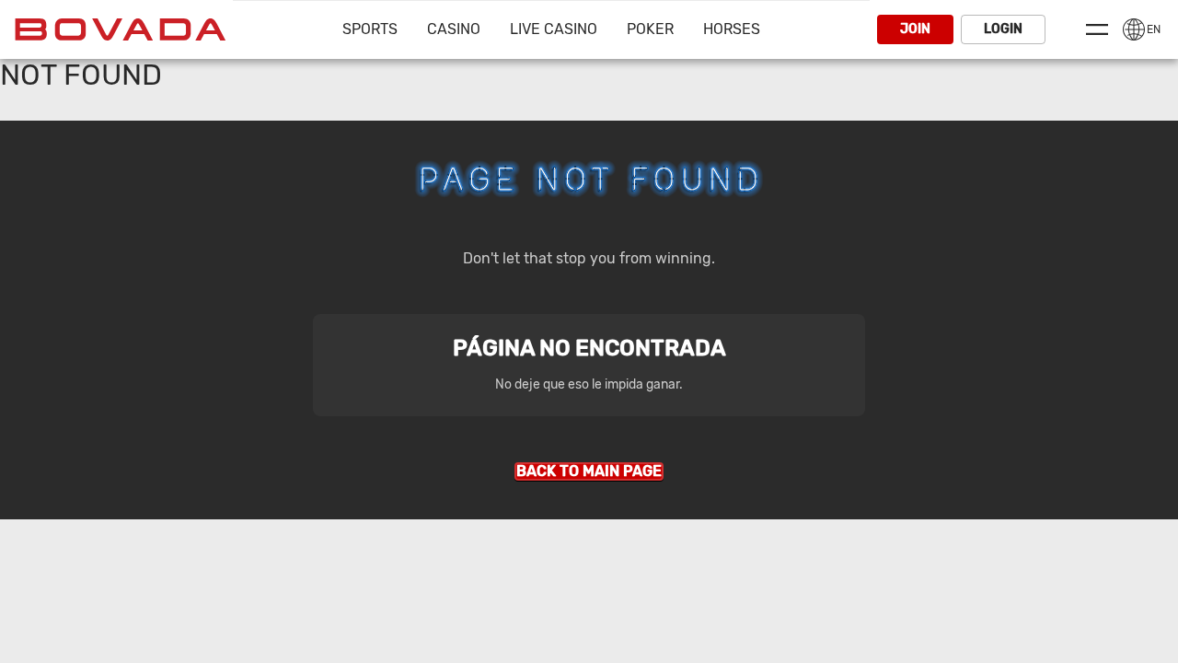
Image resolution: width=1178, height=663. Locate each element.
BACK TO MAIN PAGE (589, 471)
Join (915, 29)
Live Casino (553, 29)
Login (1003, 29)
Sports (370, 29)
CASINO (453, 29)
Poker (650, 29)
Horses (731, 29)
